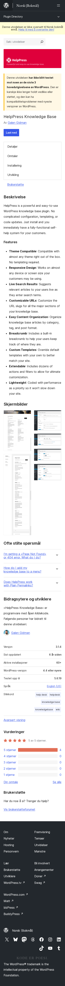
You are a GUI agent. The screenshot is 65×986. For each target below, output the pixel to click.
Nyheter (9, 838)
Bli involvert (42, 863)
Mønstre (40, 851)
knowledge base (51, 702)
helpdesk (55, 694)
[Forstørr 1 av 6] (26, 415)
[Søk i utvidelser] (42, 41)
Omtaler (12, 156)
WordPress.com (16, 894)
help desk (41, 694)
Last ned (11, 132)
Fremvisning (42, 832)
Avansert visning (14, 720)
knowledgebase (44, 709)
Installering (14, 165)
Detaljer (12, 146)
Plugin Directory (13, 16)
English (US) (54, 686)
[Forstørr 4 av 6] (56, 438)
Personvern (11, 851)
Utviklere (9, 876)
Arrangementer (44, 870)
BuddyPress (13, 914)
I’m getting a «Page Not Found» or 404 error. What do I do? (25, 555)
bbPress (11, 907)
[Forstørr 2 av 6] (26, 459)
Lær (6, 863)
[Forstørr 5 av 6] (56, 453)
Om (6, 832)
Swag (39, 883)
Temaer (39, 838)
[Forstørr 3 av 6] (56, 415)
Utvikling (13, 175)
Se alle (57, 782)
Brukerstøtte (15, 184)
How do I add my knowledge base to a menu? (22, 569)
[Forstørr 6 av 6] (56, 469)
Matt (9, 901)
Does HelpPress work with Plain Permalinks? (18, 583)
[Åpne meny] (59, 5)
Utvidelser (41, 845)
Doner (40, 876)
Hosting (9, 845)
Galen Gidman (17, 122)
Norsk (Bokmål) (22, 930)
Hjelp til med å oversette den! (36, 29)
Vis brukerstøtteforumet (19, 809)
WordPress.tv (14, 883)
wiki (58, 709)
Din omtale (11, 782)
